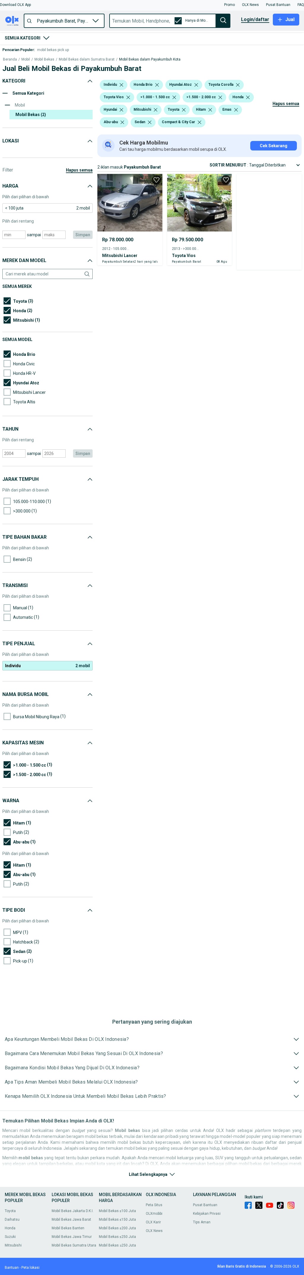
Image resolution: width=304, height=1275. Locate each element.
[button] (15, 4)
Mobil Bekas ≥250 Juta (117, 1245)
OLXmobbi (154, 1213)
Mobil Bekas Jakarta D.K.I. (73, 1211)
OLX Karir (153, 1222)
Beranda (10, 59)
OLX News (154, 1231)
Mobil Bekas (44, 59)
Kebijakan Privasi (207, 1213)
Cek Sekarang (273, 145)
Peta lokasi (30, 1268)
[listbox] (121, 85)
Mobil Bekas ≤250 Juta (117, 1237)
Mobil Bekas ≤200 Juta (117, 1228)
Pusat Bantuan (205, 1205)
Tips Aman (201, 1222)
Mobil (25, 59)
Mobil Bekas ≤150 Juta (117, 1219)
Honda (10, 1228)
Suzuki (10, 1237)
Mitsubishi (13, 1245)
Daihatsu (12, 1219)
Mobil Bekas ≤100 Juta (117, 1211)
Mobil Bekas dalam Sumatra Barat (87, 59)
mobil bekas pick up (53, 50)
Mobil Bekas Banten (68, 1228)
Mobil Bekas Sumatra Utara (74, 1245)
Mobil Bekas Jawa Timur (72, 1237)
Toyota (10, 1211)
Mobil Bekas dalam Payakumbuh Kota (149, 59)
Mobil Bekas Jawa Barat (71, 1219)
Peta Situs (154, 1205)
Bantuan (12, 1268)
